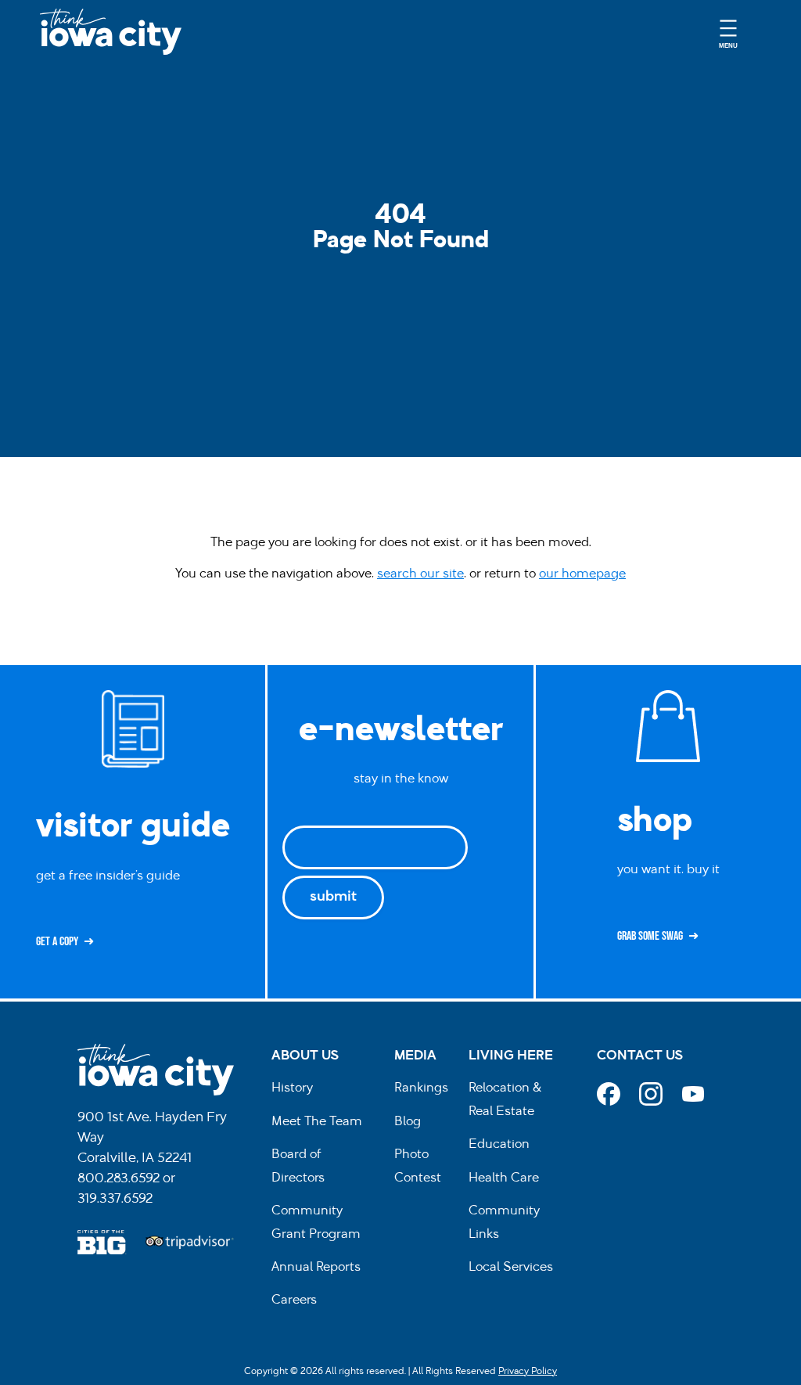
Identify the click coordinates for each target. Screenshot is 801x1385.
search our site (420, 574)
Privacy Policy (527, 1371)
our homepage (582, 574)
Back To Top (781, 511)
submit (333, 897)
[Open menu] (728, 31)
